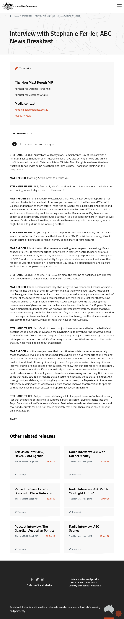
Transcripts (27, 16)
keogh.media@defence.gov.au (31, 109)
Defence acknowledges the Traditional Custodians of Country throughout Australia (85, 582)
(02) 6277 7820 (23, 115)
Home (16, 16)
